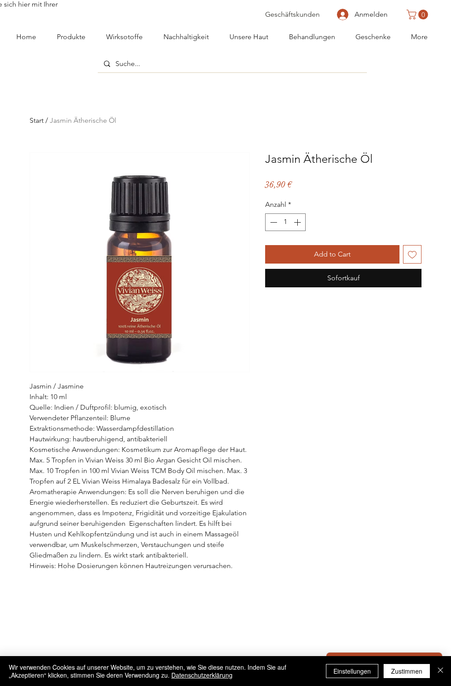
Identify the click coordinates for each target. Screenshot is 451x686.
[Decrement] (272, 222)
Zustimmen (406, 671)
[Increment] (298, 222)
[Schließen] (440, 671)
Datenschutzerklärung (202, 675)
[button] (418, 14)
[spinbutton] (285, 222)
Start (37, 120)
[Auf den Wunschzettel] (412, 254)
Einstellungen (352, 671)
